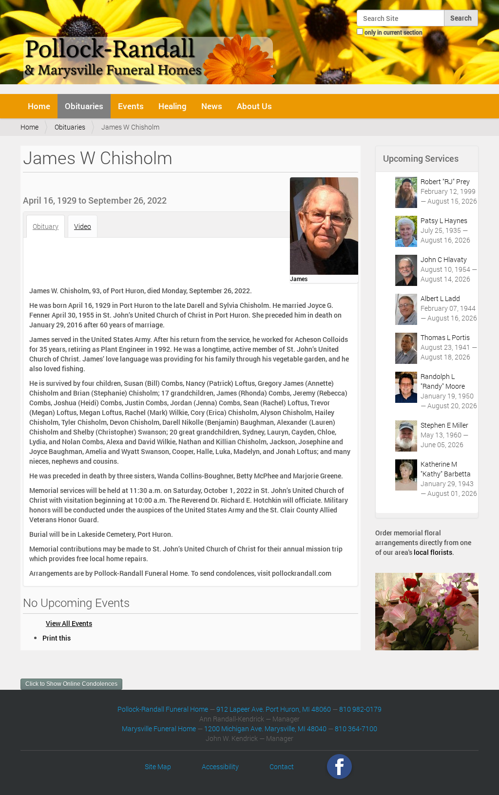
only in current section (393, 32)
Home (39, 106)
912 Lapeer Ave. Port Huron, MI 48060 (273, 709)
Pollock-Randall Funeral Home (162, 709)
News (211, 106)
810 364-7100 (356, 728)
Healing (172, 106)
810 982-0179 (360, 709)
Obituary (45, 226)
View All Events (69, 623)
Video (82, 226)
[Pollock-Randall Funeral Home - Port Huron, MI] (150, 45)
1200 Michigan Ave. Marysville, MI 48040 (265, 728)
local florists (433, 552)
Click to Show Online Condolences (71, 684)
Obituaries (84, 106)
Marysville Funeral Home (159, 728)
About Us (254, 106)
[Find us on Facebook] (339, 766)
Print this (56, 638)
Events (131, 106)
